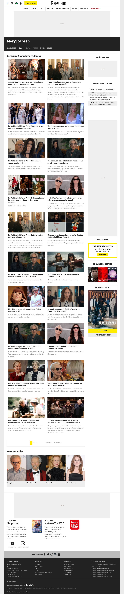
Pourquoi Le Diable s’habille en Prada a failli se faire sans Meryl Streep (65, 162)
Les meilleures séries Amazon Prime (103, 570)
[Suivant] (83, 469)
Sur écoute (38, 574)
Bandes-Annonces (62, 9)
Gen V (37, 568)
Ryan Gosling (67, 566)
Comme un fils (11, 574)
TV (41, 9)
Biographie (11, 48)
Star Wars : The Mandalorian (43, 572)
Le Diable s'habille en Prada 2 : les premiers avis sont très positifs (25, 236)
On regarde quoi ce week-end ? (102, 89)
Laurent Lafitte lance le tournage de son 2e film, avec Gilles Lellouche (102, 103)
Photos (27, 48)
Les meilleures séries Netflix (100, 568)
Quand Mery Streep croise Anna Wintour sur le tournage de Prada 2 (64, 384)
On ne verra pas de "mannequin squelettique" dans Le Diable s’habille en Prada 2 (26, 275)
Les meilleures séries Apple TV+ (101, 572)
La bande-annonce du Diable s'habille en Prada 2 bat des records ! (63, 310)
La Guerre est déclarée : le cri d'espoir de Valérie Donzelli (101, 94)
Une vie (9, 566)
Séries (34, 9)
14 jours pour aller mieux (14, 576)
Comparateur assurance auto (14, 588)
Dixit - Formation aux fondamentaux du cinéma (63, 588)
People (74, 9)
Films (42, 48)
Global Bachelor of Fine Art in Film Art (33, 588)
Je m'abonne (103, 331)
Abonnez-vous (30, 3)
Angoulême (84, 9)
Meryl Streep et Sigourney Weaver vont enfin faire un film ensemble (26, 384)
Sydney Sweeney (68, 570)
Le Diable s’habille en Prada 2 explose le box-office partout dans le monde (26, 127)
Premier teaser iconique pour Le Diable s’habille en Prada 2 (63, 347)
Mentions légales (11, 592)
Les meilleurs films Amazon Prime (102, 576)
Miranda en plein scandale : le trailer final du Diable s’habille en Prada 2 (65, 236)
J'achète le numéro (103, 335)
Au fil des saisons (12, 572)
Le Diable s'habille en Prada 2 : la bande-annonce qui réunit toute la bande (24, 347)
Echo (36, 570)
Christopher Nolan (68, 564)
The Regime (38, 566)
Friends (37, 564)
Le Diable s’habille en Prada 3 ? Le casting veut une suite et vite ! (24, 162)
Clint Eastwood (31, 483)
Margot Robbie (67, 572)
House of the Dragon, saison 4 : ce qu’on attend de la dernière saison (102, 98)
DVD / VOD (50, 9)
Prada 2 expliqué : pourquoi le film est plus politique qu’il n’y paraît (64, 83)
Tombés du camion (12, 568)
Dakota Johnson (68, 568)
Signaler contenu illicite (23, 592)
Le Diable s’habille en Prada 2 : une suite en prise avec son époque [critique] (64, 199)
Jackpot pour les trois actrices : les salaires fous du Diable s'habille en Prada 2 (25, 83)
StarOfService (46, 588)
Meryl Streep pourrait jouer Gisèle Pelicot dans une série (24, 310)
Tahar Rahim (67, 574)
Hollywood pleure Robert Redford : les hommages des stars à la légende (23, 421)
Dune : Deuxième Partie (14, 564)
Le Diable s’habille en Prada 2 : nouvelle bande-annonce (63, 275)
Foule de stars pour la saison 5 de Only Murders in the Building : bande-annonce (63, 421)
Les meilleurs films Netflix (100, 574)
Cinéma (26, 9)
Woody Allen (11, 483)
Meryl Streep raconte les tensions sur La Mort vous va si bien (65, 127)
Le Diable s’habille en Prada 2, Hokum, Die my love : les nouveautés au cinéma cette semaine (26, 200)
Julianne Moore (70, 483)
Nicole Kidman (50, 483)
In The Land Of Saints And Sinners (17, 570)
